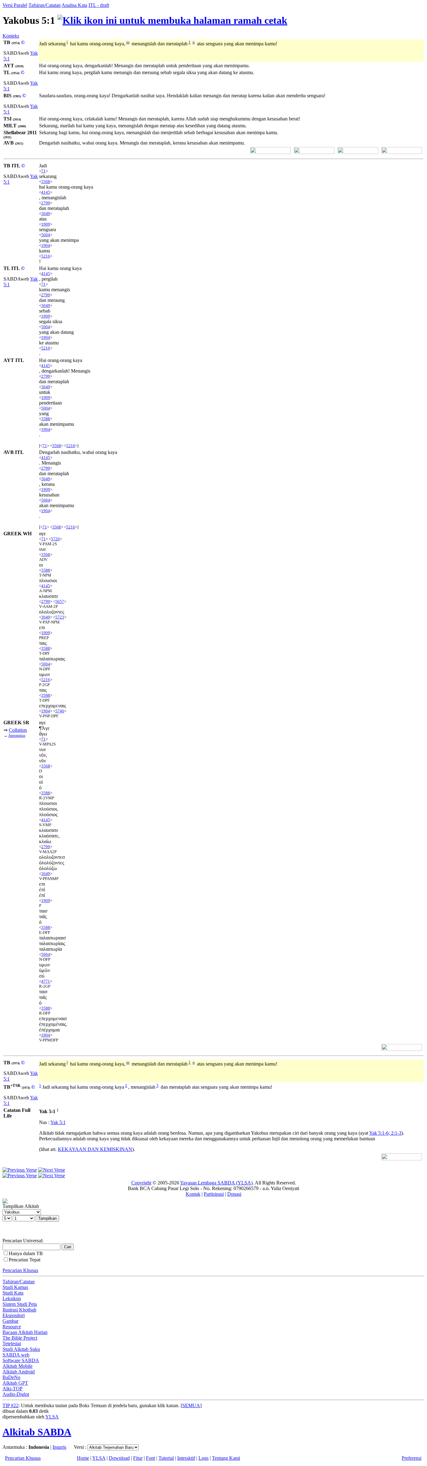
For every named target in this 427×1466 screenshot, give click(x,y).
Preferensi (411, 1458)
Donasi (234, 1194)
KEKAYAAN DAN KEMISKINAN (95, 1149)
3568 (45, 181)
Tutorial (166, 1458)
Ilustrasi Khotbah (19, 1309)
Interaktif (186, 1458)
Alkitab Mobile (18, 1366)
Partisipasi (214, 1194)
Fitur (138, 1458)
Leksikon (12, 1298)
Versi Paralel (15, 5)
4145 (45, 192)
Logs (203, 1458)
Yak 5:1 (58, 1122)
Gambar (10, 1321)
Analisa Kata (74, 5)
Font (150, 1458)
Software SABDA (21, 1360)
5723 (59, 617)
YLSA (52, 1416)
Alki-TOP (13, 1388)
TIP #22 (10, 1405)
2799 (45, 203)
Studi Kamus (15, 1287)
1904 (45, 245)
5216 (45, 256)
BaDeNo (11, 1377)
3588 (45, 418)
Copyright (141, 1182)
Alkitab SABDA (37, 1432)
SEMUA (191, 1405)
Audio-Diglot (16, 1394)
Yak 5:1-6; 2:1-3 (385, 1133)
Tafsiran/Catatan (44, 5)
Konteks (11, 35)
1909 (45, 224)
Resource (12, 1326)
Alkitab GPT (15, 1383)
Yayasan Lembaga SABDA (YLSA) (216, 1182)
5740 (59, 711)
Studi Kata (13, 1292)
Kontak (193, 1194)
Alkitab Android (19, 1371)
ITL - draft (98, 5)
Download (119, 1458)
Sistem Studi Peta (20, 1304)
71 (43, 171)
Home (83, 1458)
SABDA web (16, 1354)
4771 (45, 981)
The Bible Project (20, 1338)
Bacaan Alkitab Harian (25, 1332)
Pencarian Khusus (20, 1270)
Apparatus (16, 735)
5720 (55, 539)
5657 (59, 601)
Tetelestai (12, 1343)
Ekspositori (14, 1315)
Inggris (59, 1447)
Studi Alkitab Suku (21, 1349)
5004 (45, 234)
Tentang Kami (226, 1458)
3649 (45, 213)
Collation (18, 730)
